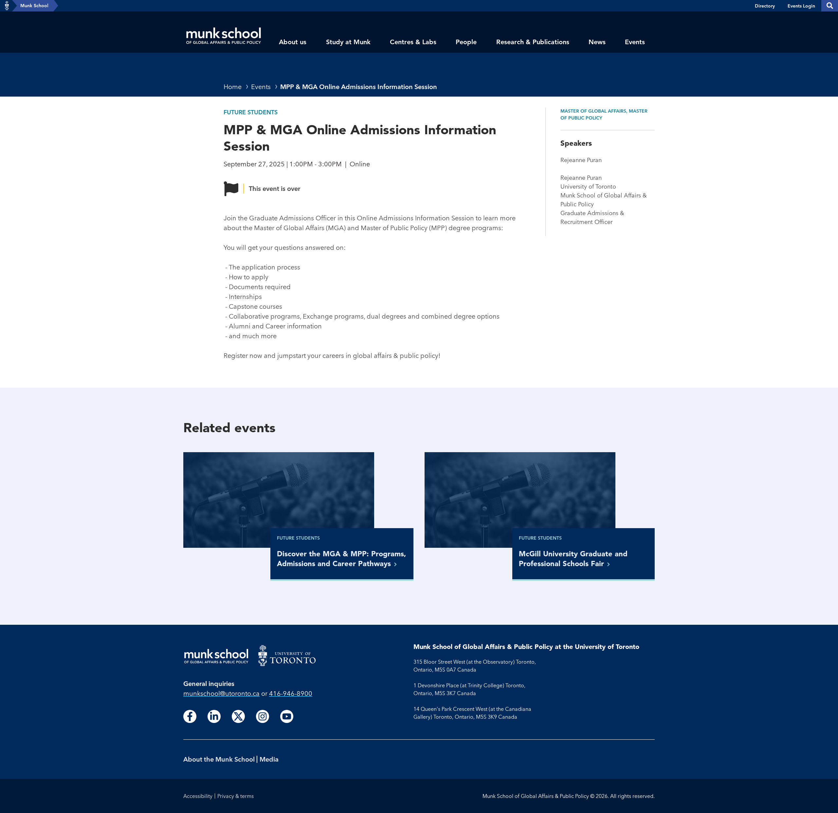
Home (233, 87)
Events (261, 87)
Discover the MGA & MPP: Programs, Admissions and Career (341, 558)
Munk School (34, 6)
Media (269, 759)
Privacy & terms (235, 796)
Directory (765, 6)
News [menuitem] (597, 42)
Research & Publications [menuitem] (532, 42)
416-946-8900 (290, 693)
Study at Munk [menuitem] (348, 42)
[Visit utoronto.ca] (7, 6)
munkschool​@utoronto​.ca (221, 693)
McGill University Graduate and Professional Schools (573, 558)
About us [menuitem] (292, 42)
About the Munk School (219, 759)
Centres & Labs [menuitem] (413, 42)
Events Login (801, 6)
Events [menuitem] (635, 42)
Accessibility (197, 796)
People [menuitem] (466, 42)
